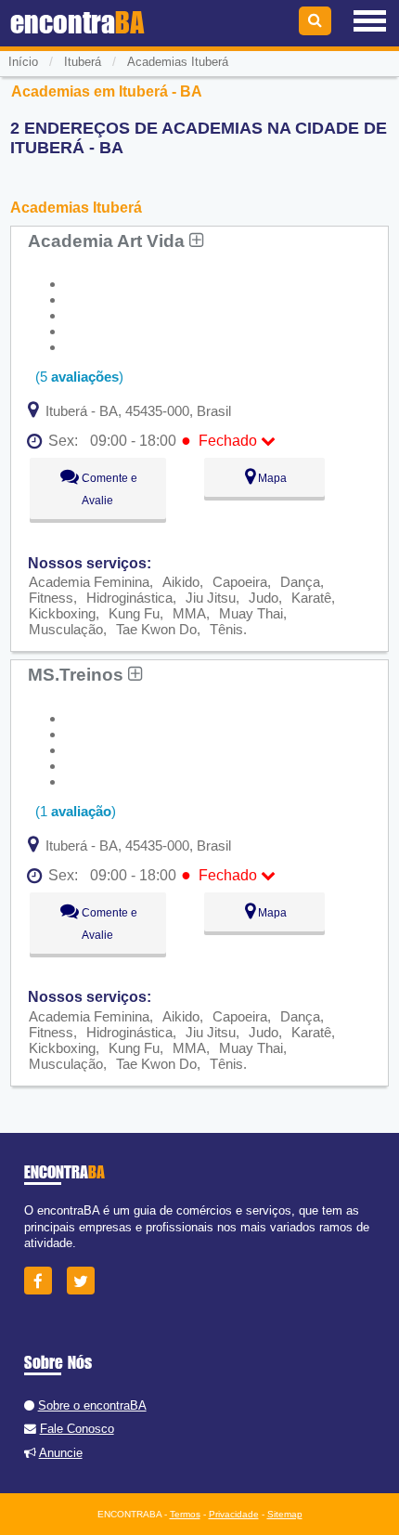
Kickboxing (62, 613)
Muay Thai (251, 613)
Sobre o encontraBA (92, 1405)
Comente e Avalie (108, 489)
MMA (189, 613)
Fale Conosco (77, 1429)
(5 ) (77, 376)
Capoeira (239, 582)
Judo (263, 597)
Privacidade (234, 1514)
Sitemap (284, 1514)
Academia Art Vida (108, 240)
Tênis (226, 629)
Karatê (311, 597)
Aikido (181, 582)
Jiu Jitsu (211, 597)
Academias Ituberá (177, 62)
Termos (185, 1514)
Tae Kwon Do (156, 629)
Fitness (51, 597)
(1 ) (74, 811)
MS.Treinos (78, 674)
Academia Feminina (89, 582)
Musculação (66, 629)
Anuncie (61, 1453)
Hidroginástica (129, 597)
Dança (300, 582)
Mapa (271, 478)
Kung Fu (134, 613)
